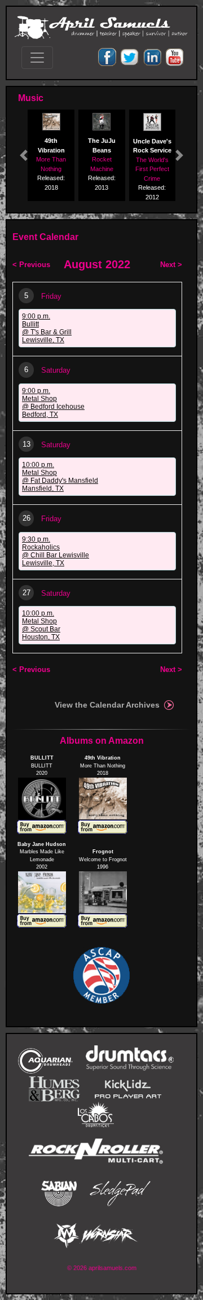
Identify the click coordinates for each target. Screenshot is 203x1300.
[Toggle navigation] (37, 57)
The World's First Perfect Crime (152, 169)
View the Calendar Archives (107, 704)
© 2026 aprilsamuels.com (101, 1267)
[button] (23, 155)
